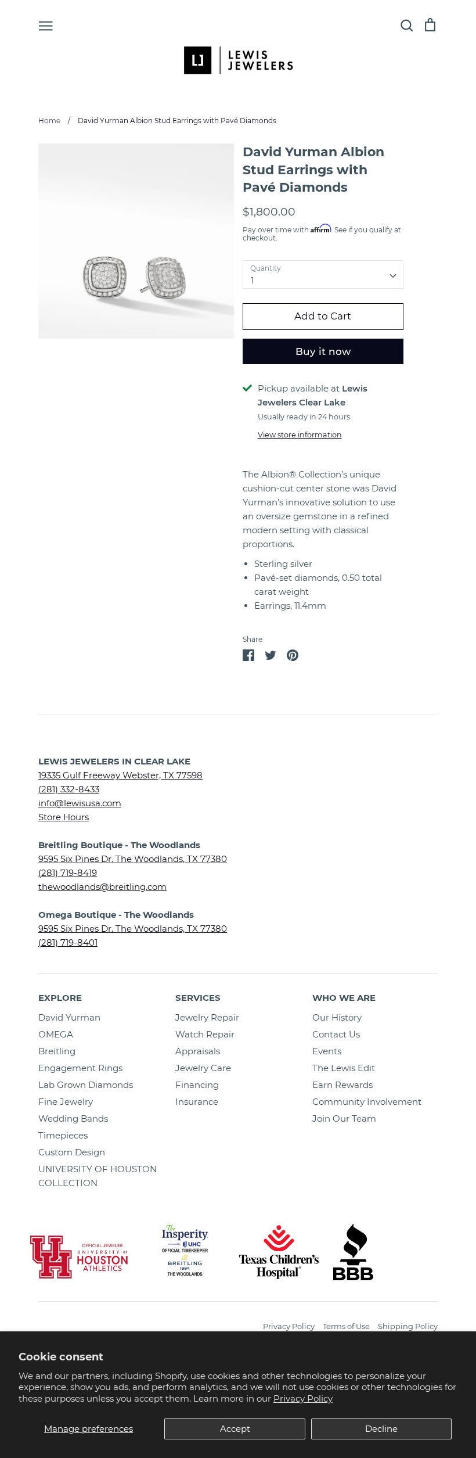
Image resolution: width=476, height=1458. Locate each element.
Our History (337, 1017)
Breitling (56, 1051)
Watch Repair (205, 1034)
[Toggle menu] (45, 25)
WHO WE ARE (344, 997)
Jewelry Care (203, 1067)
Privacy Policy (303, 1398)
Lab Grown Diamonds (85, 1084)
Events (326, 1051)
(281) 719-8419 (67, 872)
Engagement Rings (80, 1067)
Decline (381, 1428)
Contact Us (336, 1034)
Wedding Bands (73, 1118)
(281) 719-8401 (68, 942)
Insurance (196, 1101)
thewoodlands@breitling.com (102, 886)
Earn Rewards (342, 1084)
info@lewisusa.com (79, 803)
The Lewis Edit (343, 1067)
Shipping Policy (408, 1326)
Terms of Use (346, 1326)
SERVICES (198, 997)
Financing (197, 1084)
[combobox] (323, 274)
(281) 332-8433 (68, 789)
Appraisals (197, 1051)
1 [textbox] (252, 280)
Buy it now (323, 351)
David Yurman (69, 1017)
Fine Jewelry (65, 1101)
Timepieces (63, 1135)
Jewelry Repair (207, 1017)
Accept (235, 1428)
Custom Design (71, 1152)
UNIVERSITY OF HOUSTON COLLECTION (97, 1175)
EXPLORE (60, 997)
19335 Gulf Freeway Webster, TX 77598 (120, 775)
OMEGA (55, 1034)
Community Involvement (366, 1101)
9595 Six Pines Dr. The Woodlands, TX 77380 (132, 858)
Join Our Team (344, 1118)
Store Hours (63, 817)
